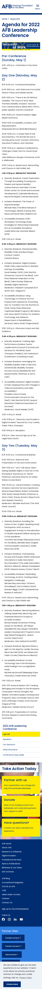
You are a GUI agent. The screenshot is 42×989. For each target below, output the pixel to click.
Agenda (6, 734)
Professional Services (11, 859)
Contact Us (7, 902)
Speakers (7, 739)
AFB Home (6, 843)
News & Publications (11, 863)
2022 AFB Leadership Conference (15, 727)
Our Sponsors (9, 744)
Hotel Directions (10, 749)
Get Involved (8, 871)
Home (4, 18)
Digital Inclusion (9, 855)
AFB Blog (6, 878)
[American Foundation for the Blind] (17, 7)
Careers (5, 898)
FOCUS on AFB (8, 886)
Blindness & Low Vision (12, 867)
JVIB (4, 890)
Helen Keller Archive (11, 894)
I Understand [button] (12, 984)
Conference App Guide (13, 755)
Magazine (12, 882)
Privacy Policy (25, 977)
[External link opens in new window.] (3, 920)
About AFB (15, 18)
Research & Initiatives (12, 851)
